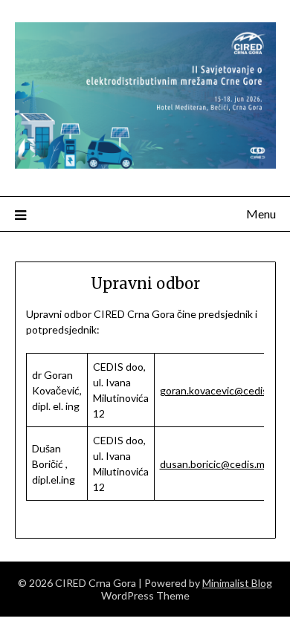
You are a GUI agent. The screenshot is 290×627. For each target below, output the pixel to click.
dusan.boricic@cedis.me (215, 464)
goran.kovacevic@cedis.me (222, 390)
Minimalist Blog (237, 582)
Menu (261, 214)
